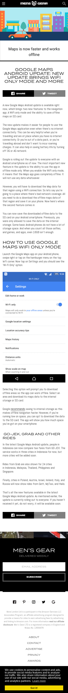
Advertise (34, 649)
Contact (34, 643)
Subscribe (34, 577)
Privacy (34, 655)
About (34, 637)
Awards (34, 661)
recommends (18, 409)
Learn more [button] (39, 681)
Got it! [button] (34, 688)
